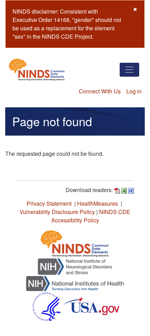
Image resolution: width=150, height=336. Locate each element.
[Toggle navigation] (129, 70)
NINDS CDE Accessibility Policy (91, 216)
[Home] (37, 69)
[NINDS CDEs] (75, 242)
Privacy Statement (49, 203)
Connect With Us (100, 91)
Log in (134, 91)
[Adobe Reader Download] (117, 190)
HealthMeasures (97, 203)
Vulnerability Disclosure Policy (57, 212)
